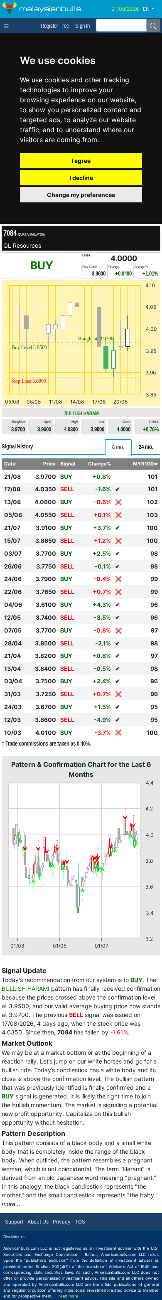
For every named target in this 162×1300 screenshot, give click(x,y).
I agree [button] (81, 160)
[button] (151, 9)
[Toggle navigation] (8, 25)
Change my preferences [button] (81, 194)
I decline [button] (81, 177)
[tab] (118, 447)
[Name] (153, 25)
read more (69, 1296)
